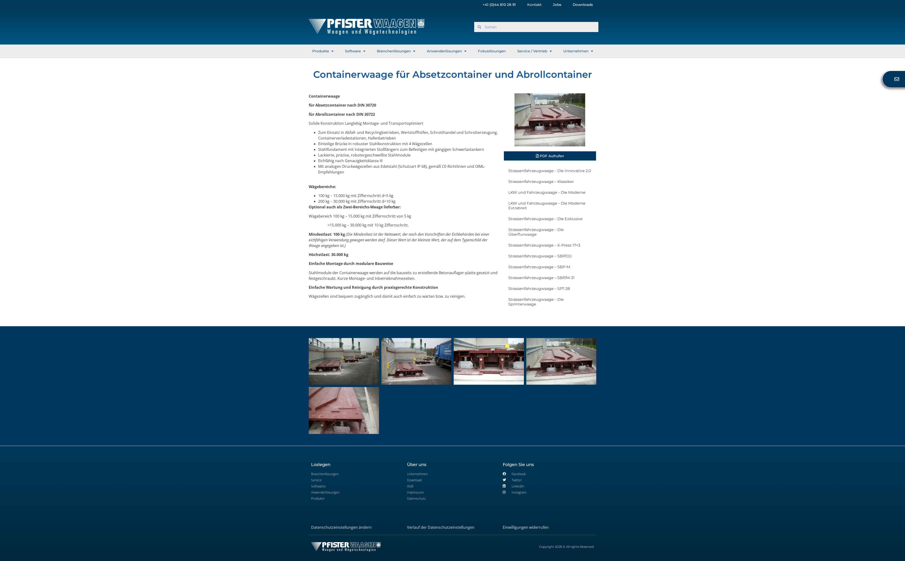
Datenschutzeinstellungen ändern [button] (341, 527)
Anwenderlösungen (444, 51)
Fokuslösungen (492, 51)
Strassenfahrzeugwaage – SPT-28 (539, 288)
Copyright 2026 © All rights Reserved (566, 547)
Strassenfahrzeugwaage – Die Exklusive (545, 219)
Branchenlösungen (394, 51)
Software (353, 51)
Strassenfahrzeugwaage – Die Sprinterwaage (536, 301)
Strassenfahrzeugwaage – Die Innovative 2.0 (549, 171)
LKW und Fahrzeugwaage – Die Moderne (546, 192)
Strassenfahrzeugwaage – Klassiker (541, 181)
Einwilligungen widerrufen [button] (526, 527)
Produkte (320, 51)
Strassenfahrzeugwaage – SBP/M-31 (541, 278)
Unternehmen (575, 51)
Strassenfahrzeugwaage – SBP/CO (540, 256)
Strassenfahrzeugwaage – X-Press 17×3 (544, 245)
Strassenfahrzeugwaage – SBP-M (539, 267)
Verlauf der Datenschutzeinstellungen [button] (440, 527)
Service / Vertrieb (532, 51)
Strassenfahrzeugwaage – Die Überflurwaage (536, 232)
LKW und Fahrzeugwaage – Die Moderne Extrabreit (546, 205)
